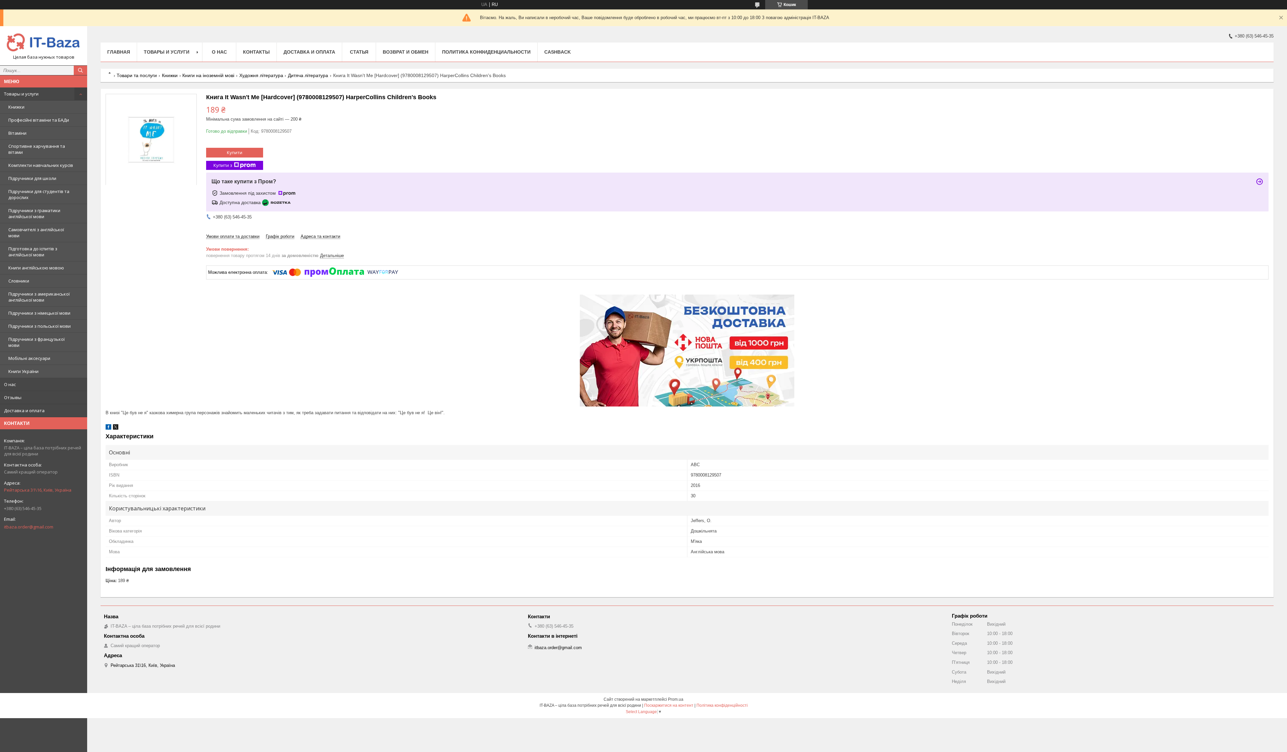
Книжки (16, 107)
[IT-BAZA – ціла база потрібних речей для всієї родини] (43, 42)
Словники (18, 281)
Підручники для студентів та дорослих (38, 194)
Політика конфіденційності (722, 705)
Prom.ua (675, 699)
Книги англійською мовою (36, 268)
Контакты (256, 52)
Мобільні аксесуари (29, 358)
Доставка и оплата (24, 411)
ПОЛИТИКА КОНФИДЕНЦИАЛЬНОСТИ (486, 52)
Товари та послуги (137, 75)
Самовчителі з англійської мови (36, 233)
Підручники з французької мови (36, 342)
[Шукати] (80, 70)
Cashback (557, 52)
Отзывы (12, 397)
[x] (115, 428)
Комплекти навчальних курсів (40, 165)
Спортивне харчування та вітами (36, 149)
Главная (118, 52)
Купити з (222, 165)
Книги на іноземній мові (208, 75)
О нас (10, 384)
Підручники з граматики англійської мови (34, 213)
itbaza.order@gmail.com (28, 527)
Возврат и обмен (405, 52)
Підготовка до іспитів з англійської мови (32, 252)
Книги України (23, 371)
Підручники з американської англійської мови (39, 297)
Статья (359, 52)
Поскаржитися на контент (668, 705)
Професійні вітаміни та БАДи (38, 120)
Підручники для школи (32, 178)
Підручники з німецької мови (39, 313)
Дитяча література (308, 75)
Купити (234, 152)
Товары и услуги (21, 94)
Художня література (261, 75)
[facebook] (108, 428)
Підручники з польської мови (39, 326)
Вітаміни (17, 133)
